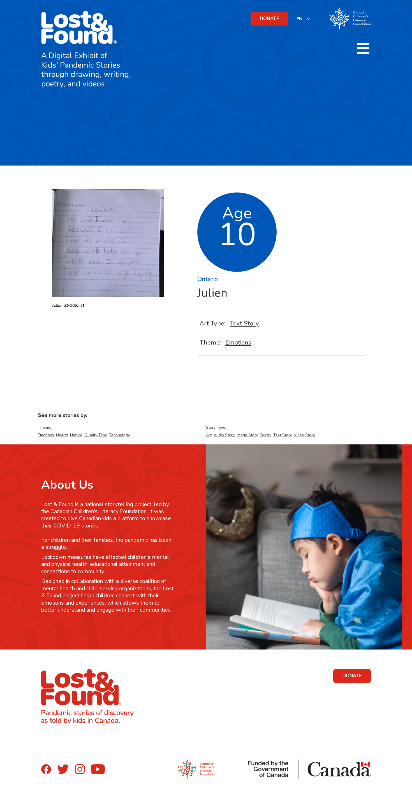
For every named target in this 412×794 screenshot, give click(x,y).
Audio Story (224, 435)
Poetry (265, 435)
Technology (119, 435)
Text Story (244, 323)
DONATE (269, 18)
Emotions (238, 342)
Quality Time (95, 435)
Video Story (304, 435)
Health (62, 435)
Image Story (247, 435)
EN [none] (299, 19)
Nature (76, 435)
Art (209, 435)
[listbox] (304, 18)
